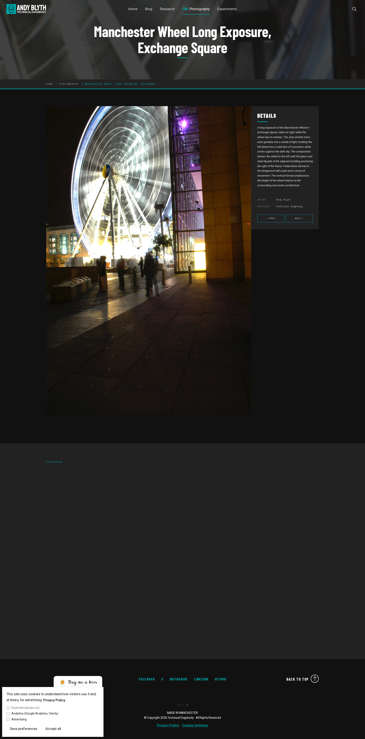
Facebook (147, 679)
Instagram (178, 679)
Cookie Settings (195, 725)
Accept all (53, 729)
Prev (270, 218)
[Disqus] (182, 521)
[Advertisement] (173, 612)
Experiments (227, 9)
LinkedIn (201, 679)
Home (133, 9)
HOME (49, 84)
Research (167, 9)
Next (299, 218)
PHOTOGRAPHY (69, 84)
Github (220, 679)
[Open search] (354, 9)
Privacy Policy (54, 700)
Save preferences (23, 729)
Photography (199, 9)
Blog (148, 9)
